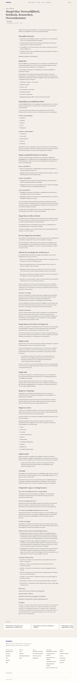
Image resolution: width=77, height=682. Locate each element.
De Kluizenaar (23, 533)
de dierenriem (43, 159)
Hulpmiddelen (48, 2)
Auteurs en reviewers (64, 653)
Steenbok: (22, 173)
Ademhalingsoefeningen (24, 655)
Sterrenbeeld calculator (51, 661)
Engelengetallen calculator (51, 651)
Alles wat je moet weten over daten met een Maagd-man (32, 591)
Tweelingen (23, 192)
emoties (46, 255)
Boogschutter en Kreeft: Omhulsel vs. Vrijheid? (44, 626)
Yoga (20, 651)
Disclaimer (62, 662)
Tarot (7, 658)
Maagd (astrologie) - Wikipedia (26, 593)
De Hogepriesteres (24, 548)
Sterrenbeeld (23, 92)
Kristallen (8, 660)
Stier (21, 168)
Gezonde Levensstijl (37, 655)
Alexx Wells (9, 21)
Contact (61, 655)
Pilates (20, 658)
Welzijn (43, 2)
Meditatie (21, 653)
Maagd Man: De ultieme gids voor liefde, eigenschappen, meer (33, 599)
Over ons (61, 651)
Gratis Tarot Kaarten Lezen (51, 667)
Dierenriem (11, 8)
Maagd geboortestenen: (25, 97)
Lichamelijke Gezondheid (38, 653)
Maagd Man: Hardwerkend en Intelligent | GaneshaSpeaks (32, 596)
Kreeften (22, 180)
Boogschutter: (23, 196)
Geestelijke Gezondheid (38, 651)
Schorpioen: (23, 184)
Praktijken (38, 2)
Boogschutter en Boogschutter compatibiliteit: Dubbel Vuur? (14, 626)
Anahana (8, 2)
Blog (7, 662)
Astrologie (8, 653)
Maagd (37, 104)
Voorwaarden (62, 660)
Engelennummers (9, 651)
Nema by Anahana (31, 2)
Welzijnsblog (35, 658)
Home (7, 8)
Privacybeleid (62, 658)
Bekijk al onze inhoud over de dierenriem (28, 56)
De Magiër (22, 541)
